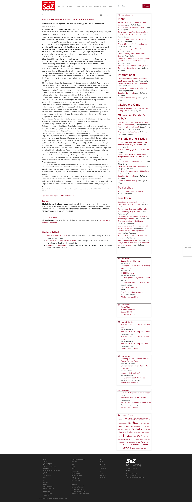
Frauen (126, 429)
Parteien (138, 442)
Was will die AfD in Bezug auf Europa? (135, 332)
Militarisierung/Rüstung (49, 467)
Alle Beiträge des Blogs (129, 297)
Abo (101, 472)
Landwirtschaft (145, 436)
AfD (119, 419)
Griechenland (137, 432)
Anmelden (64, 498)
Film (148, 426)
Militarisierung (145, 439)
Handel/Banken (76, 473)
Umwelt (126, 447)
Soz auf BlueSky (127, 312)
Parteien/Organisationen (78, 459)
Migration (132, 439)
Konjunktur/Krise (76, 479)
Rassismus (134, 445)
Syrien (140, 445)
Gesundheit (146, 429)
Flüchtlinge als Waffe (129, 287)
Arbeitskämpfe (47, 491)
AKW (73, 465)
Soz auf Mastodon (128, 314)
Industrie (74, 477)
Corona (138, 423)
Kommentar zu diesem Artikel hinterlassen (58, 196)
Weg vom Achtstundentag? (128, 127)
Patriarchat (46, 468)
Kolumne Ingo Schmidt (78, 489)
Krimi (101, 461)
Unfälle (74, 468)
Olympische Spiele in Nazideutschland (133, 221)
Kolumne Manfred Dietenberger (80, 493)
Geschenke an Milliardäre (130, 261)
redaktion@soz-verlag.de (137, 477)
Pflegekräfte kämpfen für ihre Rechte (132, 44)
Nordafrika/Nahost (48, 486)
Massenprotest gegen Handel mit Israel (133, 149)
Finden (146, 6)
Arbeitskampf (130, 418)
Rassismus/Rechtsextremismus (51, 470)
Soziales (45, 474)
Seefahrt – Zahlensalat (126, 93)
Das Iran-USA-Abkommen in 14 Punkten (133, 171)
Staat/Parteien (47, 476)
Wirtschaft (143, 448)
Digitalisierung (136, 426)
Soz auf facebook (127, 307)
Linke (120, 439)
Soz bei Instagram (128, 309)
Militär (137, 439)
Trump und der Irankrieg (127, 98)
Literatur (126, 439)
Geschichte (137, 429)
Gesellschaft (46, 465)
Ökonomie (121, 442)
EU (141, 426)
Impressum (103, 475)
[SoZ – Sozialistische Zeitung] (48, 6)
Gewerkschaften (126, 432)
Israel (142, 432)
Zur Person (103, 468)
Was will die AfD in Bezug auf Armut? (135, 344)
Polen (143, 442)
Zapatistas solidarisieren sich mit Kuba (133, 83)
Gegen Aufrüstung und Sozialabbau (132, 49)
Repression (46, 472)
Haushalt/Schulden (77, 475)
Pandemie (132, 442)
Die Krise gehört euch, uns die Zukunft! (135, 278)
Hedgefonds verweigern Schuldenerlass (136, 402)
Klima (43, 14)
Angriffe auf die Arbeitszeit (128, 132)
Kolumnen (74, 484)
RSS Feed (102, 477)
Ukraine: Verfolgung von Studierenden (135, 393)
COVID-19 (123, 426)
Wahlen (138, 448)
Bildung (45, 461)
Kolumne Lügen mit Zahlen (79, 491)
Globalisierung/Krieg (48, 488)
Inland (44, 459)
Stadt (44, 477)
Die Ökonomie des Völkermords (133, 378)
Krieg (139, 435)
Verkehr (133, 448)
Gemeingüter (75, 472)
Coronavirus (145, 423)
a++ (185, 254)
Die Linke (130, 426)
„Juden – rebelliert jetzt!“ (130, 373)
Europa (144, 426)
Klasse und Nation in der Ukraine (133, 398)
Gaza (130, 429)
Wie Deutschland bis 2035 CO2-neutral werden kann (68, 19)
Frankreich (121, 429)
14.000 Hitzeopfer (127, 273)
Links (101, 474)
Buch (131, 423)
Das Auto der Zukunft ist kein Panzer (135, 283)
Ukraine (145, 444)
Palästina (127, 442)
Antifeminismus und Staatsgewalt (131, 39)
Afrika (44, 481)
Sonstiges (102, 467)
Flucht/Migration (47, 463)
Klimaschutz (132, 436)
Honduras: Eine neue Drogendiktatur (132, 88)
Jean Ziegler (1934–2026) (127, 240)
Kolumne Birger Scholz (78, 486)
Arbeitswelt (142, 418)
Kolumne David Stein (77, 488)
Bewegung (74, 461)
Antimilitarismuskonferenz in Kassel (132, 27)
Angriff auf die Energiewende (132, 292)
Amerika (122, 419)
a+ (184, 251)
